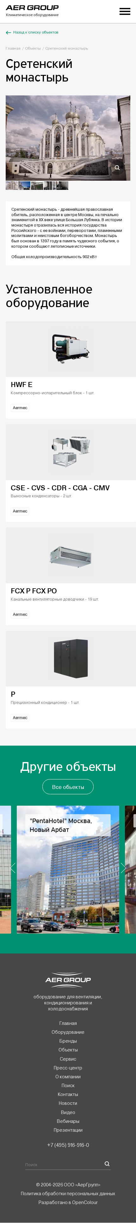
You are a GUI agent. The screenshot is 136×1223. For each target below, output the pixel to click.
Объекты (33, 48)
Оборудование (68, 1032)
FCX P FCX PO (34, 591)
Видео (68, 1112)
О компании (68, 1077)
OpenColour (85, 1203)
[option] (68, 138)
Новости (68, 1103)
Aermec (20, 407)
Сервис (68, 1059)
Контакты (68, 1095)
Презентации (68, 1130)
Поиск (68, 1086)
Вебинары (68, 1121)
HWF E (21, 384)
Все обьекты (68, 787)
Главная (13, 48)
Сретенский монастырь (66, 48)
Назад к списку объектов (35, 32)
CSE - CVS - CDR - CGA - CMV (60, 488)
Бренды (68, 1041)
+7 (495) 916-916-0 (68, 1145)
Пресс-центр (68, 1068)
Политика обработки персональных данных (68, 1193)
